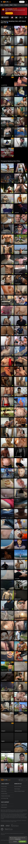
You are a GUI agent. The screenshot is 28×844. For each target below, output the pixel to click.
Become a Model (17, 786)
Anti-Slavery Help (4, 798)
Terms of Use (4, 788)
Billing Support (4, 807)
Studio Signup (17, 788)
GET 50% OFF (9, 13)
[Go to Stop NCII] (9, 829)
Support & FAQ (4, 804)
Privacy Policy (4, 786)
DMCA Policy (3, 791)
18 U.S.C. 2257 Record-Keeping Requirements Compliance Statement (12, 834)
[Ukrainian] (16, 17)
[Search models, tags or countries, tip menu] (26, 5)
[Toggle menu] (1, 2)
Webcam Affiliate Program (19, 791)
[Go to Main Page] (8, 1)
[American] (12, 17)
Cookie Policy (18, 839)
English (21, 779)
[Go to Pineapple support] (2, 829)
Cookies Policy (4, 793)
